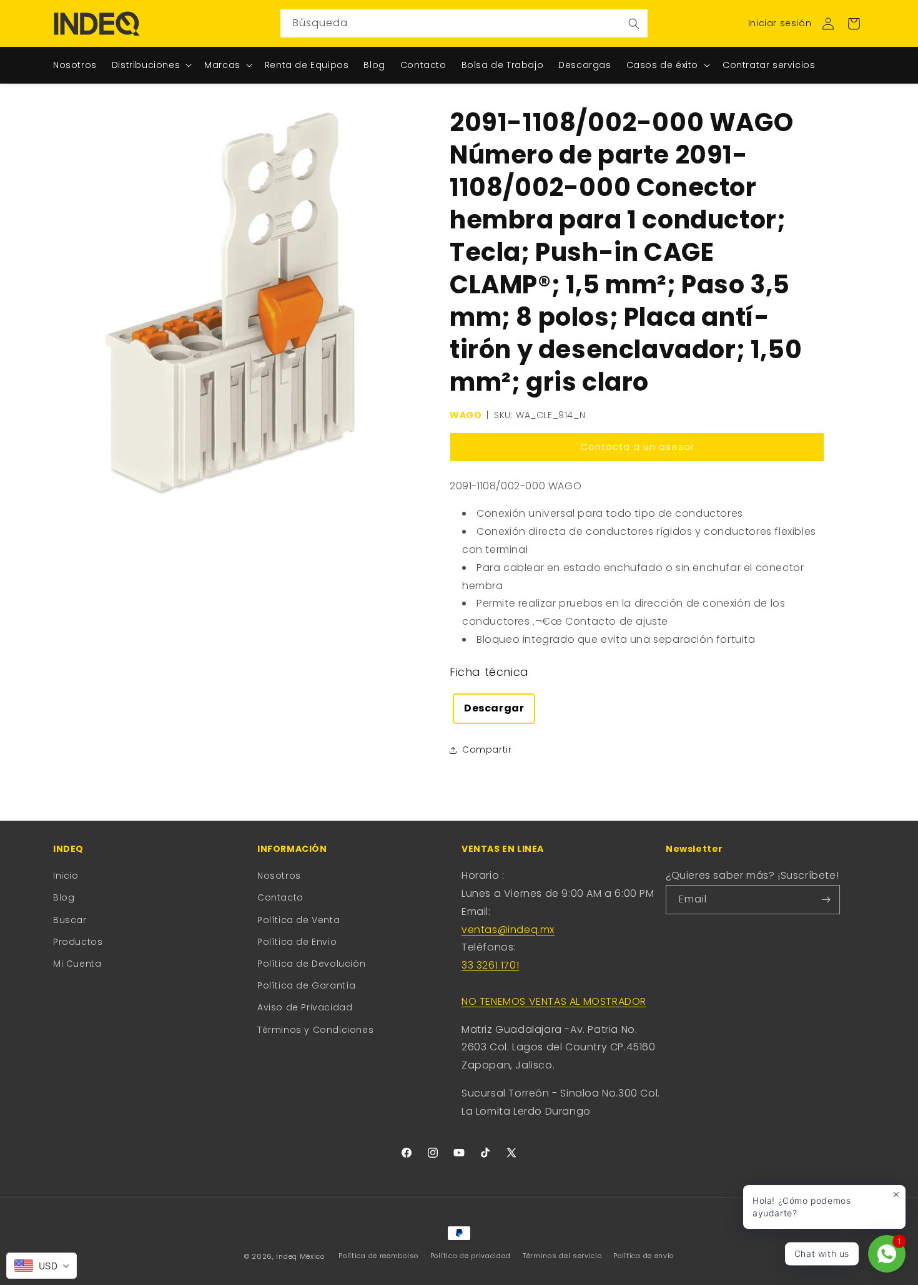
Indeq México (301, 1256)
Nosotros (279, 875)
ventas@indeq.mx (508, 929)
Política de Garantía (306, 985)
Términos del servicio (562, 1256)
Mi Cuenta (77, 963)
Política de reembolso (378, 1256)
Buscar (70, 920)
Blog (63, 897)
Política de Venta (298, 920)
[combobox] (464, 23)
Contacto (280, 897)
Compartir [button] (486, 749)
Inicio (66, 875)
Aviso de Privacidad (304, 1007)
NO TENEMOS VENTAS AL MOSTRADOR (553, 1001)
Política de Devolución (311, 963)
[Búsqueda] (634, 23)
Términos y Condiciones (315, 1030)
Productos (77, 942)
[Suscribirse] (825, 899)
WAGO (465, 415)
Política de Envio (297, 942)
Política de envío (643, 1256)
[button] (853, 23)
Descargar (494, 708)
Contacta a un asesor (637, 446)
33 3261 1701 (490, 965)
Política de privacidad (470, 1256)
